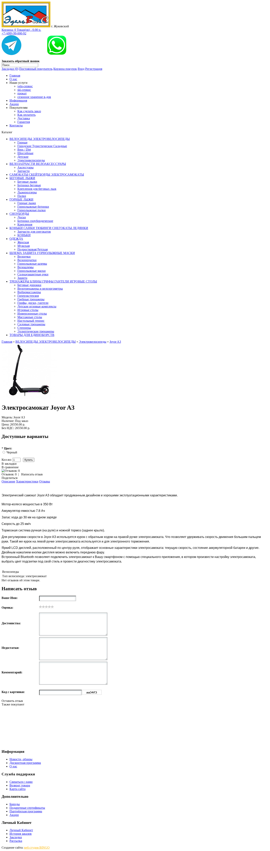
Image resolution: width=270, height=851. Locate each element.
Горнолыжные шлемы (32, 263)
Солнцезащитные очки (32, 274)
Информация (18, 100)
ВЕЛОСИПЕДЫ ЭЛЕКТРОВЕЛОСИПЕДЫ (39, 139)
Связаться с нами (21, 781)
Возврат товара (19, 785)
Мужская (23, 245)
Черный (12, 452)
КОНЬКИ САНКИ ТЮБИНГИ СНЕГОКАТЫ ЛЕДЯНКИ (48, 228)
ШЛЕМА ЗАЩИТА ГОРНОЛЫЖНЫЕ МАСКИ (42, 253)
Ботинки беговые (29, 185)
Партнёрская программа (25, 811)
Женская (23, 242)
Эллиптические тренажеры (35, 331)
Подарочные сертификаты (27, 807)
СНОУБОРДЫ (19, 213)
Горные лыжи (26, 203)
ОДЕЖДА (16, 238)
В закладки (9, 463)
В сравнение (10, 467)
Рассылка (15, 840)
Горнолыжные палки (31, 210)
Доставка (23, 118)
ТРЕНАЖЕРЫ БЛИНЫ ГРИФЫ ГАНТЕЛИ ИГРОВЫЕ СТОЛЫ (53, 281)
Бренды (14, 804)
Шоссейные (25, 153)
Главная (14, 75)
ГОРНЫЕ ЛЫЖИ (21, 199)
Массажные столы (29, 317)
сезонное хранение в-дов (34, 97)
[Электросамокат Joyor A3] (29, 398)
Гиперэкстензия (28, 295)
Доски (21, 217)
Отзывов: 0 (9, 474)
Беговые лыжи (27, 181)
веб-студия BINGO (37, 847)
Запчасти (23, 171)
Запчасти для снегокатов (34, 231)
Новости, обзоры (20, 759)
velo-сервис (25, 86)
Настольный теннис (30, 320)
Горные (22, 142)
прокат (22, 93)
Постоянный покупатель (36, 68)
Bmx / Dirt (24, 149)
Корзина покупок (65, 68)
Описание (8, 481)
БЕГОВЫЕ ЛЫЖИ (22, 178)
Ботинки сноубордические (35, 221)
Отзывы (44, 481)
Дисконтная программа (25, 762)
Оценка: (7, 607)
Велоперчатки (27, 260)
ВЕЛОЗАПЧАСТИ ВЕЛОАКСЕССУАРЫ (37, 164)
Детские (22, 156)
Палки (21, 196)
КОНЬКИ (24, 235)
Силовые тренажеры (31, 324)
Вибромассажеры (29, 292)
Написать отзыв (32, 474)
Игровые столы (27, 310)
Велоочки (24, 256)
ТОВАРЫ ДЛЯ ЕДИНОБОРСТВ (31, 335)
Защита (22, 278)
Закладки (15, 837)
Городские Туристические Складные (42, 146)
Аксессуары (25, 167)
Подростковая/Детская (32, 249)
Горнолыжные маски (31, 270)
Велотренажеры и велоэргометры (40, 288)
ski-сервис (24, 89)
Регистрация (93, 68)
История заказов (20, 833)
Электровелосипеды (31, 160)
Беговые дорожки (29, 285)
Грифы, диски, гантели (32, 303)
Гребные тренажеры (30, 299)
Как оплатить (26, 114)
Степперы (24, 327)
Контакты (16, 125)
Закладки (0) (10, 68)
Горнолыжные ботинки (33, 206)
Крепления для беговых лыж (36, 188)
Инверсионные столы (32, 313)
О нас (13, 79)
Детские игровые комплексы (36, 306)
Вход (81, 68)
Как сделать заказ (29, 111)
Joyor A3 (115, 341)
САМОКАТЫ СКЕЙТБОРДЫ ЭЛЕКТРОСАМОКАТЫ (46, 174)
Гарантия (23, 122)
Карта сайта (17, 789)
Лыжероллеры (27, 192)
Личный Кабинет (21, 830)
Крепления (24, 224)
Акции (14, 104)
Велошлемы (25, 267)
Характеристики (27, 481)
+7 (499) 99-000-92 (14, 33)
